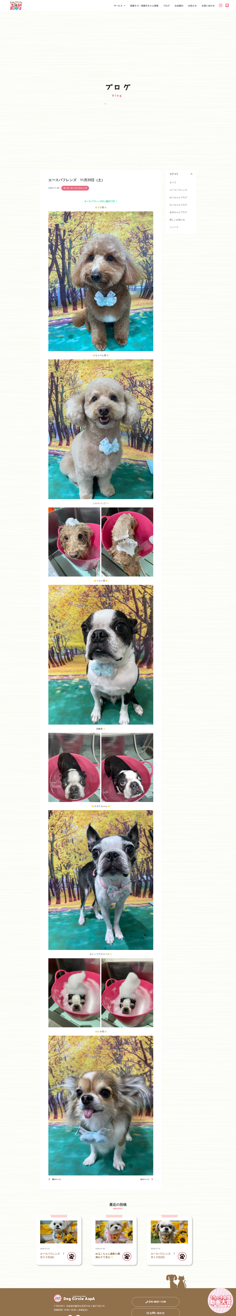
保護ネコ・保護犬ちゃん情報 (144, 5)
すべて (66, 188)
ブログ (166, 5)
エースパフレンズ (79, 188)
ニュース (174, 227)
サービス (118, 5)
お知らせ (192, 5)
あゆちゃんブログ (178, 212)
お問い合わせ (208, 5)
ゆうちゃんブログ (178, 197)
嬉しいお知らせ (177, 219)
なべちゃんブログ (178, 204)
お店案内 (179, 5)
